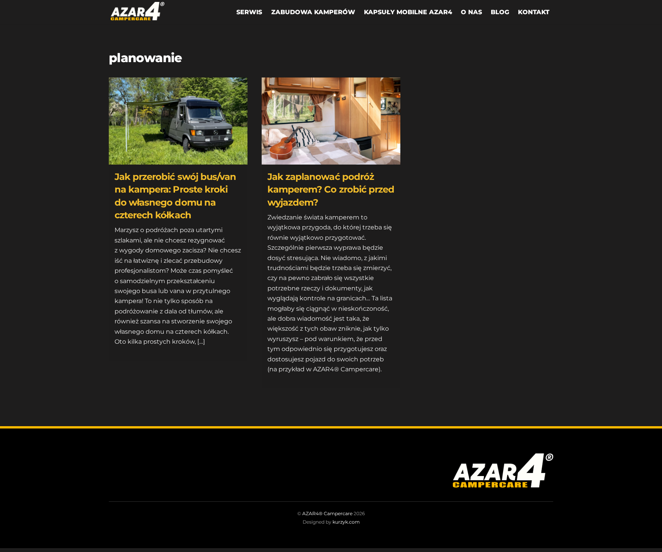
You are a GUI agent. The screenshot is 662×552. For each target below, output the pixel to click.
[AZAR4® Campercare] (137, 15)
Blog (500, 12)
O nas (471, 12)
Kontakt (533, 12)
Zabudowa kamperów (313, 12)
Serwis (249, 12)
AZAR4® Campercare (327, 513)
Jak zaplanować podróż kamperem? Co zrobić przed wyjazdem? (330, 189)
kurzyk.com (346, 522)
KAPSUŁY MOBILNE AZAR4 (408, 12)
